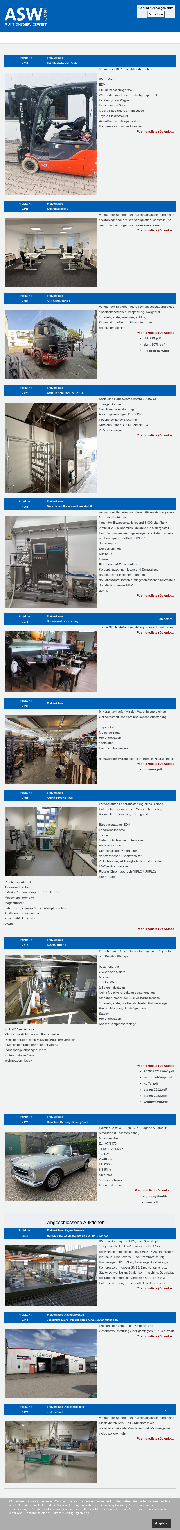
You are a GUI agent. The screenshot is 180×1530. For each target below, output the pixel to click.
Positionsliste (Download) (156, 131)
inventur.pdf (153, 769)
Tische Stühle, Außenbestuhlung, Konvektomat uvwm (136, 627)
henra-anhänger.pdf (158, 1077)
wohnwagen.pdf (156, 1101)
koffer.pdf (151, 1083)
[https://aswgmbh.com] (25, 16)
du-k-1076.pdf (154, 344)
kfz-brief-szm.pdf (156, 350)
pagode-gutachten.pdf (159, 1196)
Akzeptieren (161, 1523)
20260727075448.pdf (159, 1071)
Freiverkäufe (55, 703)
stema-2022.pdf (155, 1095)
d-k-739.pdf (152, 338)
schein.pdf (150, 1202)
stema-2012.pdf (155, 1089)
